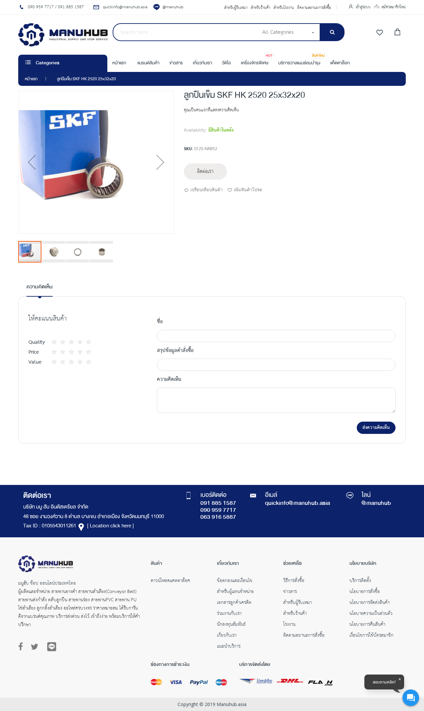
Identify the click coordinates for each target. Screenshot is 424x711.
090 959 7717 (218, 510)
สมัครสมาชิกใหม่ (394, 7)
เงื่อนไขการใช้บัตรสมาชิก (371, 636)
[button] (32, 162)
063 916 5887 (218, 517)
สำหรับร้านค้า (260, 8)
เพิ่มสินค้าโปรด (248, 190)
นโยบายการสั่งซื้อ (364, 592)
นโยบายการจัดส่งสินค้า (369, 603)
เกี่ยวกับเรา (227, 636)
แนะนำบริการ (228, 647)
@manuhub (173, 7)
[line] (51, 646)
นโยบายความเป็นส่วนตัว (371, 614)
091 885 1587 (218, 503)
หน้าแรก (31, 79)
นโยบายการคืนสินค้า (367, 625)
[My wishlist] (379, 33)
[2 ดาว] (60, 342)
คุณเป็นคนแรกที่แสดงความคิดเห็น (211, 110)
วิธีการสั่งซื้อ (293, 581)
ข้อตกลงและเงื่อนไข (234, 581)
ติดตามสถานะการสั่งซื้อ (314, 8)
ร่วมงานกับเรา (229, 614)
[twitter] (34, 647)
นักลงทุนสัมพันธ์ (231, 625)
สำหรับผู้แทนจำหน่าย (235, 592)
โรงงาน (289, 625)
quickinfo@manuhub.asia (297, 503)
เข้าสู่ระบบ (364, 7)
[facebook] (22, 647)
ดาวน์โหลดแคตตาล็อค (170, 581)
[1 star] (56, 342)
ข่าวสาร (290, 592)
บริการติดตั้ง (360, 581)
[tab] (39, 289)
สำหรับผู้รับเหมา (235, 8)
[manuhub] (63, 34)
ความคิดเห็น (39, 287)
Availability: (195, 130)
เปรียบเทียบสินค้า (206, 190)
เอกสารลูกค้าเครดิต (234, 603)
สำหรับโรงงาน (284, 8)
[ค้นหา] (332, 32)
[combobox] (185, 32)
